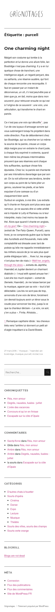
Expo (13, 509)
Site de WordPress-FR (19, 593)
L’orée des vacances (18, 407)
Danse (14, 504)
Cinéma (14, 500)
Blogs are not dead (14, 555)
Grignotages (9, 606)
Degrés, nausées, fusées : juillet (24, 403)
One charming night (27, 48)
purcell (27, 354)
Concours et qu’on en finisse (22, 411)
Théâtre (14, 522)
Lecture (14, 513)
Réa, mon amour (16, 398)
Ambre (11, 449)
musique (19, 354)
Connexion (13, 580)
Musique (23, 351)
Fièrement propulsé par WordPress (33, 606)
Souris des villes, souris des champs (27, 526)
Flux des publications (18, 585)
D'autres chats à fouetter (20, 491)
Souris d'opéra (15, 496)
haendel (34, 351)
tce (41, 354)
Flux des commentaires (20, 589)
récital (35, 354)
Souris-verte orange (18, 530)
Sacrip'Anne (14, 441)
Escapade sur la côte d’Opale (23, 416)
